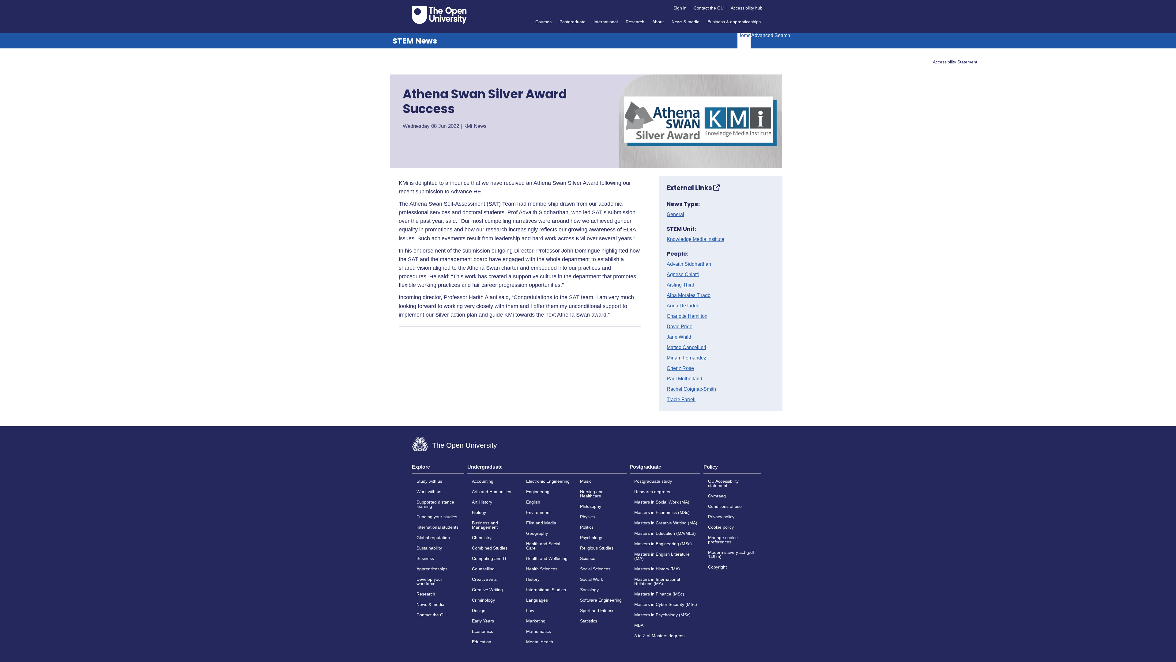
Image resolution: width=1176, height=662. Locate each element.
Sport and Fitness (597, 610)
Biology (479, 512)
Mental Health (539, 641)
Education (481, 641)
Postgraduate (573, 21)
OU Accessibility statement (723, 483)
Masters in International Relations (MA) (657, 581)
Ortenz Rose (680, 368)
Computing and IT (489, 558)
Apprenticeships (432, 568)
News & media (685, 21)
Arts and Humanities (491, 491)
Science (587, 558)
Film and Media (541, 522)
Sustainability (429, 548)
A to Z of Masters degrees (659, 635)
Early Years (483, 620)
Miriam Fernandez (686, 358)
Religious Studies (596, 548)
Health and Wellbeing (546, 558)
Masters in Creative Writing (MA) (665, 522)
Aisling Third (680, 285)
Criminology (483, 600)
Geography (537, 533)
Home (744, 35)
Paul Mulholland (684, 378)
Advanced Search (770, 35)
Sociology (589, 589)
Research (635, 21)
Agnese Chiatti (683, 274)
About (658, 21)
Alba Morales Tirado (688, 295)
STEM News (415, 41)
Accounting (482, 481)
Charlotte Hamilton (687, 316)
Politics (587, 527)
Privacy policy (721, 516)
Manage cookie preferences (723, 539)
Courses (543, 21)
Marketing (535, 620)
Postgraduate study (653, 481)
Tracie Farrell (681, 399)
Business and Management (485, 525)
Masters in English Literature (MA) (662, 556)
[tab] (438, 469)
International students (437, 527)
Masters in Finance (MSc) (659, 594)
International (606, 21)
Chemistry (482, 537)
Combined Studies (489, 548)
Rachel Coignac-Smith (691, 389)
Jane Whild (679, 337)
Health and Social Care (543, 545)
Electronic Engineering (548, 481)
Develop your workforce (429, 581)
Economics (482, 631)
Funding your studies (437, 516)
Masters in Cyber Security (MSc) (665, 604)
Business (425, 558)
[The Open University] (439, 15)
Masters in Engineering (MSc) (663, 543)
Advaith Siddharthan (689, 264)
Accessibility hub (747, 8)
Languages (537, 600)
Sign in (680, 8)
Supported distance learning (435, 504)
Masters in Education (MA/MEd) (665, 533)
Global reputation (433, 537)
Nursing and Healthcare (592, 493)
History (533, 579)
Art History (482, 502)
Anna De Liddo (683, 305)
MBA (638, 625)
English (533, 502)
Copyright (717, 567)
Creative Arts (484, 579)
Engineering (537, 491)
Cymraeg (717, 495)
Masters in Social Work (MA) (661, 502)
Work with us (429, 491)
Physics (587, 516)
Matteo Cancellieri (686, 347)
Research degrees (652, 491)
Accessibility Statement (955, 61)
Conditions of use (725, 506)
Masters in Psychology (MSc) (662, 614)
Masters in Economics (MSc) (662, 512)
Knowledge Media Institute (695, 239)
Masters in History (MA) (657, 568)
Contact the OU (709, 8)
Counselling (483, 568)
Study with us (429, 481)
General (675, 214)
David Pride (679, 326)
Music (585, 481)
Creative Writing (487, 589)
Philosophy (590, 506)
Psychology (591, 537)
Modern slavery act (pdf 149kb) (731, 554)
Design (478, 610)
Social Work (591, 579)
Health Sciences (541, 568)
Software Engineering (601, 600)
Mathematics (538, 631)
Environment (538, 512)
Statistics (588, 620)
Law (530, 610)
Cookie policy (721, 527)
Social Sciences (595, 568)
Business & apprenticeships (734, 21)
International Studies (546, 589)
